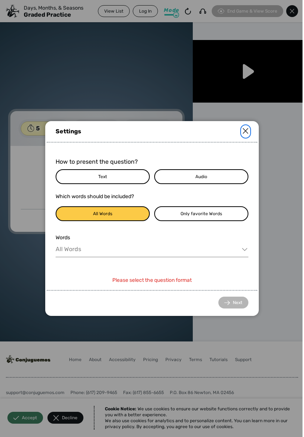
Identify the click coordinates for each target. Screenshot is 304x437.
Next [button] (237, 302)
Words (63, 237)
